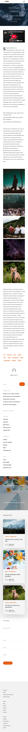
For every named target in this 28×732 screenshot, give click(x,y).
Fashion (5, 439)
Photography (7, 360)
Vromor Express (6, 725)
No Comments (14, 21)
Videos (19, 360)
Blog (4, 703)
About (4, 710)
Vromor (5, 716)
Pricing (4, 690)
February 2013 (6, 427)
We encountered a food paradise (11, 396)
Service (5, 707)
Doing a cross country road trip (11, 393)
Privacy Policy (6, 696)
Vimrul (4, 727)
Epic (5, 357)
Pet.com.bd (5, 721)
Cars (15, 354)
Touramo (5, 723)
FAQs (4, 692)
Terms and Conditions (8, 694)
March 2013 (6, 424)
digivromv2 (10, 19)
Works (4, 705)
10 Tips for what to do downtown (11, 401)
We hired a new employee (9, 404)
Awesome (9, 354)
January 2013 (6, 430)
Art (4, 354)
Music (21, 357)
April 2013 (5, 422)
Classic (19, 354)
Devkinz (5, 719)
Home (4, 701)
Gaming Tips (15, 357)
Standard (14, 360)
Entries (6, 462)
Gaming (5, 445)
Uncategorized (14, 11)
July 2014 (5, 419)
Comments (7, 465)
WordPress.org (7, 467)
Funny (9, 357)
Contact (5, 712)
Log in (4, 459)
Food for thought (14, 8)
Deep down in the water (9, 399)
